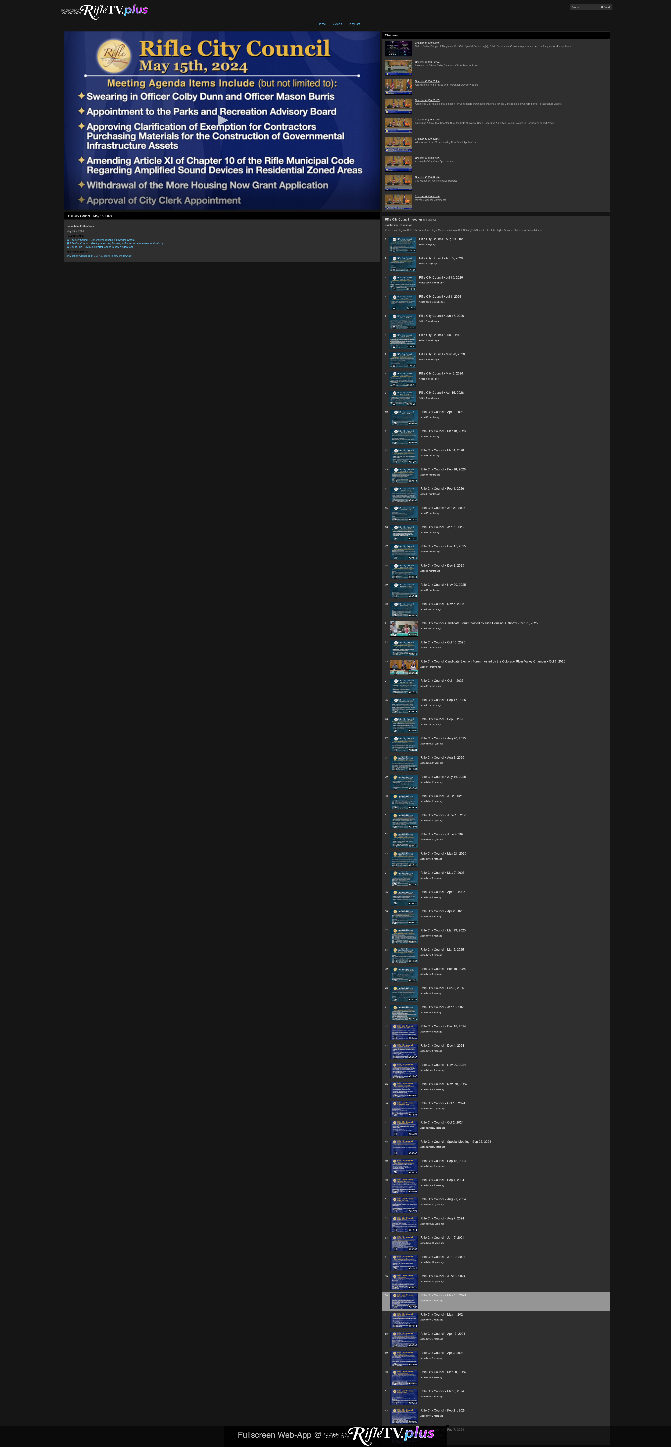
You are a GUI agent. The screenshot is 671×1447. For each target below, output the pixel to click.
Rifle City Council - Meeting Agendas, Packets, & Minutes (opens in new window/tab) (116, 243)
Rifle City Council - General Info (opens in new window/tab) (102, 240)
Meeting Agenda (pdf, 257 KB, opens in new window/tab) (100, 255)
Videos (337, 23)
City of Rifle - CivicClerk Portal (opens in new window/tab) (101, 247)
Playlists (354, 23)
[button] (222, 120)
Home (322, 23)
